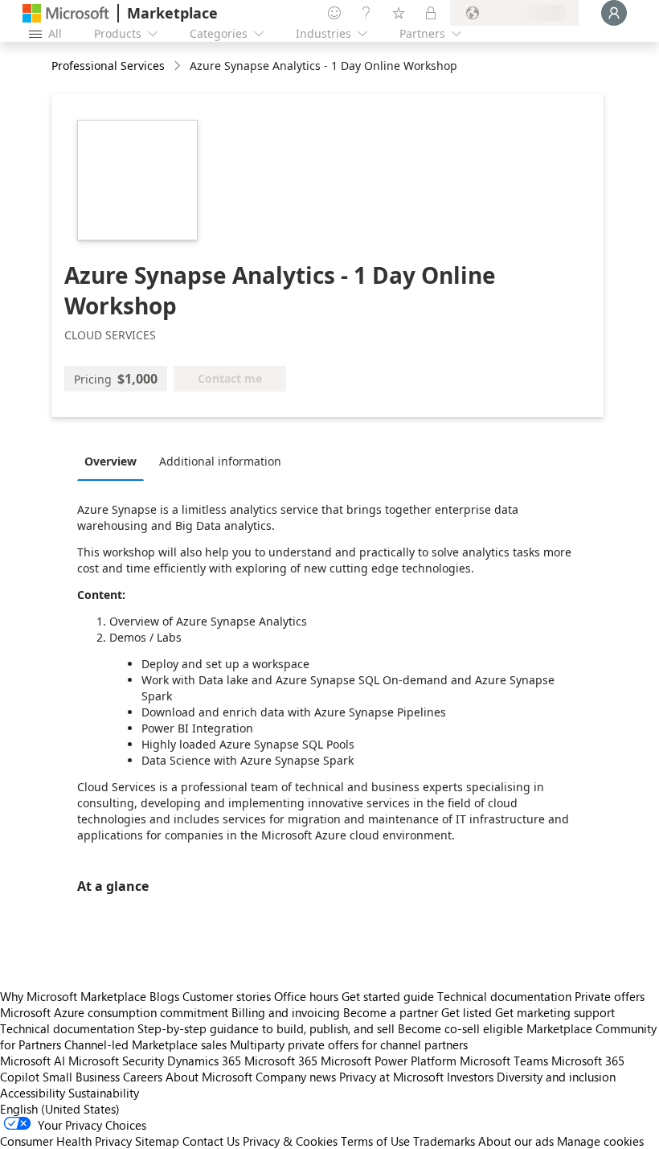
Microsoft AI (32, 1061)
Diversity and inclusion (556, 1077)
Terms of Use (375, 1141)
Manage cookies (600, 1141)
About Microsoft (209, 1077)
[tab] (114, 460)
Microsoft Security (116, 1061)
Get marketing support (555, 1012)
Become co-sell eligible (460, 1028)
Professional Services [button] (108, 65)
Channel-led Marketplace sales (145, 1044)
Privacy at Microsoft (391, 1077)
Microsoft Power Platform (388, 1061)
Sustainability (103, 1093)
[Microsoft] (66, 13)
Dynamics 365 (204, 1061)
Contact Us (210, 1141)
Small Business (81, 1077)
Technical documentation (504, 996)
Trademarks (444, 1141)
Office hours (306, 996)
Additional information (220, 461)
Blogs (164, 996)
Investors (470, 1077)
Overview (110, 461)
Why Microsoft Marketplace (73, 996)
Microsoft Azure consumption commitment (115, 1012)
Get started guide (388, 996)
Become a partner (390, 1012)
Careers (142, 1077)
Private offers (610, 996)
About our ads (516, 1141)
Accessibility (32, 1093)
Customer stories (226, 996)
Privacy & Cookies (290, 1141)
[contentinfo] (179, 66)
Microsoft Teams (504, 1061)
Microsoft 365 (280, 1061)
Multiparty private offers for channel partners (349, 1044)
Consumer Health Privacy (66, 1141)
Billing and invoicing (285, 1012)
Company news (296, 1077)
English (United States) (60, 1109)
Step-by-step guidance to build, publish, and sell (266, 1028)
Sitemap (157, 1141)
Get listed (466, 1012)
